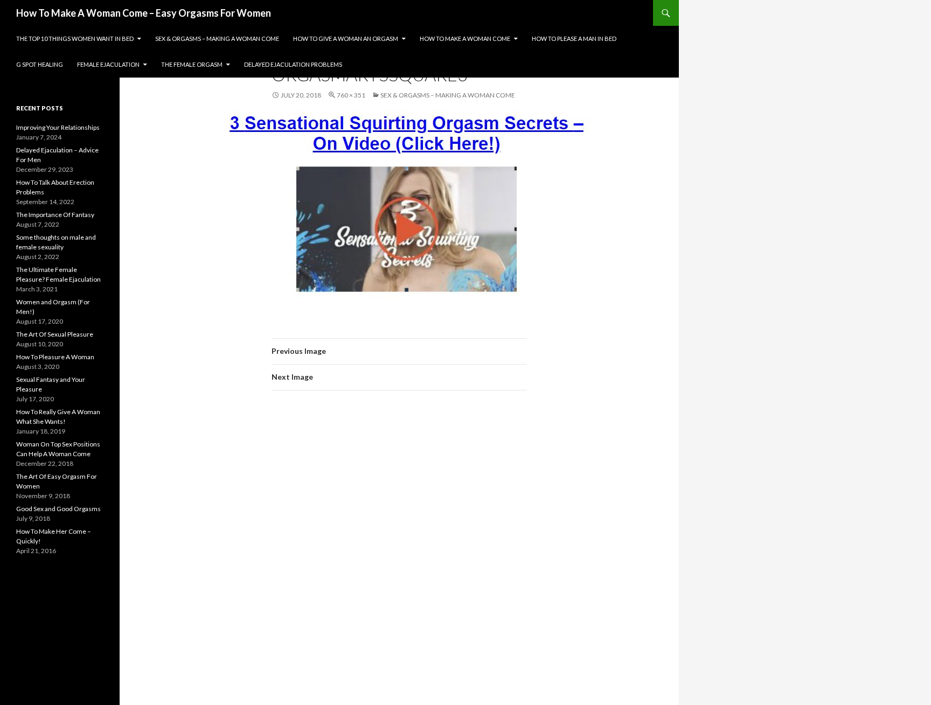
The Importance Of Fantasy (55, 215)
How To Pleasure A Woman (55, 357)
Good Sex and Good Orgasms (58, 509)
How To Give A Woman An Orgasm (345, 38)
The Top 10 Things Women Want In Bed (75, 38)
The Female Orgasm (192, 64)
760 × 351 (351, 95)
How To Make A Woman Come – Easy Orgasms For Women (143, 13)
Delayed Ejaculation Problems (293, 64)
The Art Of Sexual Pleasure (54, 334)
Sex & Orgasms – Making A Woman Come (217, 38)
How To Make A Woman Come (465, 38)
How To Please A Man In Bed (574, 38)
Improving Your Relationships (58, 127)
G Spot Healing (39, 64)
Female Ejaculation (108, 64)
